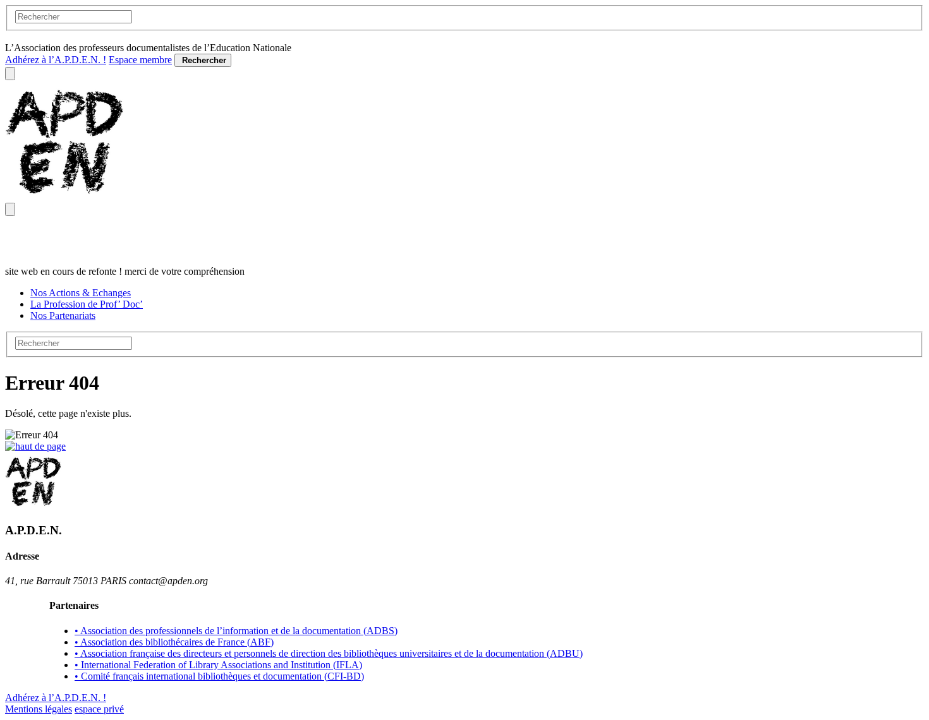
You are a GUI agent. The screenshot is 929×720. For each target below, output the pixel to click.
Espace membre (140, 59)
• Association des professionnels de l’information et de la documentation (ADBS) (236, 630)
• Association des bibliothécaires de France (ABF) (174, 642)
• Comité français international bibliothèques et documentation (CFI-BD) (219, 676)
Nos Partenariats (62, 315)
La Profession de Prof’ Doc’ (86, 304)
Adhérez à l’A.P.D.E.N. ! (55, 59)
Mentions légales (38, 709)
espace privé (99, 709)
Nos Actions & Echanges (80, 292)
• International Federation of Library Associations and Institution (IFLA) (218, 664)
